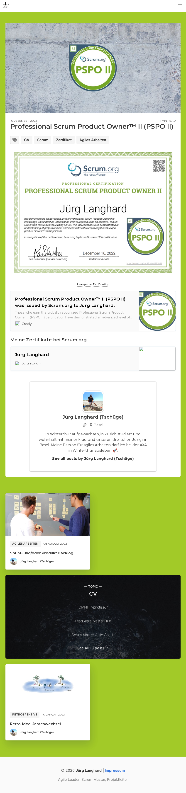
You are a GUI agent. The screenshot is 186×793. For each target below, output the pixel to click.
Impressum (115, 770)
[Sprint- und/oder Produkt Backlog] (47, 514)
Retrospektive (24, 714)
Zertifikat (64, 140)
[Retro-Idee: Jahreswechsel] (47, 685)
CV (26, 140)
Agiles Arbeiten (92, 140)
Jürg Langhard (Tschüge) (37, 561)
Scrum (42, 140)
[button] (180, 6)
